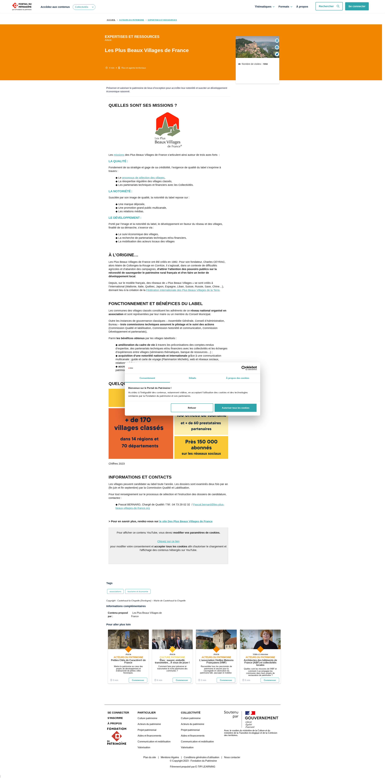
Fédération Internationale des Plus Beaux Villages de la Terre (183, 290)
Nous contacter (232, 757)
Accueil (111, 20)
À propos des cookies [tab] (237, 378)
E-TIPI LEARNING (205, 766)
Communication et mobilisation (154, 741)
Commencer (138, 680)
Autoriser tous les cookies (235, 407)
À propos (302, 6)
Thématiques (263, 6)
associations (115, 591)
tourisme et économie (138, 591)
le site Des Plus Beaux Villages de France (186, 521)
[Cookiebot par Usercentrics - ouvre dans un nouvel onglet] (244, 368)
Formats (284, 6)
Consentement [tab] (147, 378)
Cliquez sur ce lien (168, 541)
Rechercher (326, 6)
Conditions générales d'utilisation (201, 757)
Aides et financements (149, 735)
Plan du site (149, 757)
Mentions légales (170, 757)
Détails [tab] (192, 378)
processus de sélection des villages (143, 177)
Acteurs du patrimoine (149, 724)
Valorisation (144, 747)
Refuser (192, 407)
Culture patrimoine (147, 718)
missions (119, 154)
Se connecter (356, 6)
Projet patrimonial (147, 730)
